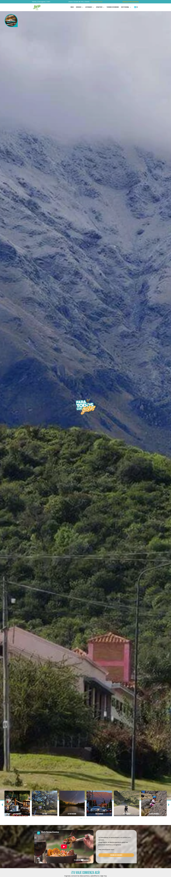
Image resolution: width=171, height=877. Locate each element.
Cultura (44, 814)
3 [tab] (83, 818)
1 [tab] (79, 818)
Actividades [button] (88, 7)
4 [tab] (85, 818)
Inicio (72, 7)
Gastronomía (17, 814)
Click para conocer (97, 1)
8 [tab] (92, 818)
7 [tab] (90, 818)
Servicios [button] (78, 7)
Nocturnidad (99, 814)
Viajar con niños (154, 814)
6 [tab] (88, 818)
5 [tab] (86, 818)
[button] (130, 2)
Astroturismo (72, 814)
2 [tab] (81, 818)
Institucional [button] (125, 7)
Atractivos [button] (99, 7)
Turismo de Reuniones (113, 7)
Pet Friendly (126, 814)
